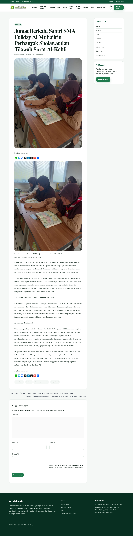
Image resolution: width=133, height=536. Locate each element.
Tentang (52, 7)
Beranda (34, 7)
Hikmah (98, 39)
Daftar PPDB (118, 7)
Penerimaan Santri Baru (68, 513)
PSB (92, 7)
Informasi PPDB (103, 79)
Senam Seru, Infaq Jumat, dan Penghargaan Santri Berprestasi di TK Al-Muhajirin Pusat (41, 393)
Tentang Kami (65, 504)
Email (52, 443)
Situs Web (15, 454)
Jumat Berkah (19, 382)
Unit (58, 7)
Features (86, 7)
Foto (97, 34)
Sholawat (28, 382)
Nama (15, 443)
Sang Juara (78, 7)
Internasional (101, 7)
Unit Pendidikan (66, 507)
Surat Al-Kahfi (55, 382)
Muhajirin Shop (43, 7)
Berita (65, 7)
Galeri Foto (72, 7)
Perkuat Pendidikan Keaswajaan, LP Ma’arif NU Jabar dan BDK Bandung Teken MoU (56, 396)
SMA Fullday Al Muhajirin (41, 382)
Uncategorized (100, 55)
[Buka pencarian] (111, 7)
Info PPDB (99, 43)
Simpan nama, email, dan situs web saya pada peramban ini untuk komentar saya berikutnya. (66, 466)
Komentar (16, 415)
